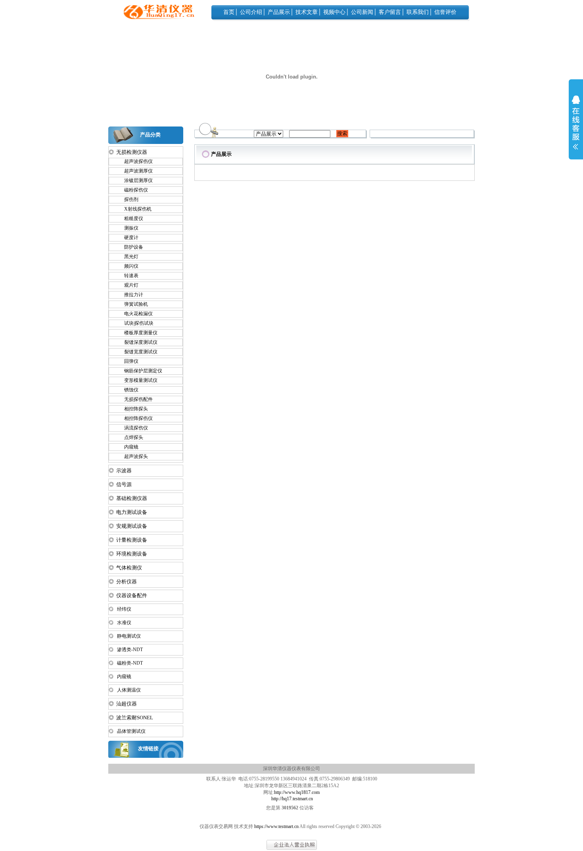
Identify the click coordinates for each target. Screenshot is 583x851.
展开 (576, 128)
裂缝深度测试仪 (137, 342)
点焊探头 (130, 437)
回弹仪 (127, 361)
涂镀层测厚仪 (135, 180)
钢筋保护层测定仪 (139, 371)
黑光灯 (127, 256)
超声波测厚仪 (135, 171)
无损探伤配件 (135, 399)
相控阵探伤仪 (135, 418)
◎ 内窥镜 (120, 676)
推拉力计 (130, 294)
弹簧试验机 (132, 304)
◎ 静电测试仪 (125, 636)
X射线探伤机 (134, 209)
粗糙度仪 (130, 218)
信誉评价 (445, 12)
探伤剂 (127, 199)
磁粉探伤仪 (132, 190)
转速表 (127, 275)
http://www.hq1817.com (297, 792)
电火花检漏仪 (135, 313)
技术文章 (306, 12)
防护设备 (130, 247)
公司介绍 (251, 12)
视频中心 (334, 12)
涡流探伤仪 (132, 428)
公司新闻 (362, 12)
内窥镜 (127, 447)
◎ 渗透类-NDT (126, 649)
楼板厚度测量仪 (137, 332)
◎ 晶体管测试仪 (127, 731)
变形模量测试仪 (137, 380)
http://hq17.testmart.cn (292, 798)
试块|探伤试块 (135, 323)
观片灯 (127, 285)
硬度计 (127, 237)
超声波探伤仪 (135, 161)
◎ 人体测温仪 (125, 690)
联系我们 (418, 12)
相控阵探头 (132, 409)
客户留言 (390, 12)
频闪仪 (127, 266)
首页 (228, 12)
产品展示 (279, 12)
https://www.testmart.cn (276, 826)
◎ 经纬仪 (120, 609)
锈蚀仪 (127, 390)
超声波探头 (132, 456)
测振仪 (127, 228)
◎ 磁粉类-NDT (126, 663)
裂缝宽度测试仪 (137, 352)
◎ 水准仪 (120, 622)
